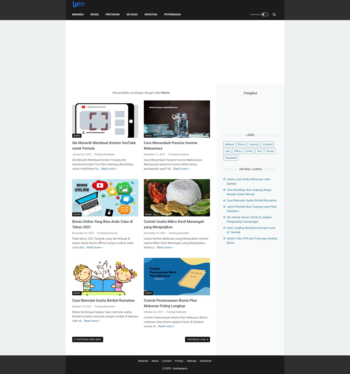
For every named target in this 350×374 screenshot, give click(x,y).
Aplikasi (132, 14)
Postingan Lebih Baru (88, 339)
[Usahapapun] (80, 4)
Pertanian (113, 14)
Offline (237, 151)
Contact (166, 360)
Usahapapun (180, 368)
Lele (227, 151)
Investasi (151, 14)
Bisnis (95, 14)
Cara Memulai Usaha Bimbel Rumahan (103, 300)
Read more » (109, 168)
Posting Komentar (104, 154)
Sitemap (191, 360)
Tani (259, 151)
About (155, 360)
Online (249, 151)
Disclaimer (206, 360)
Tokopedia (231, 157)
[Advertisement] (175, 52)
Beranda (78, 14)
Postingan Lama (196, 339)
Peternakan (172, 14)
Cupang (253, 144)
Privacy (179, 360)
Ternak (270, 151)
